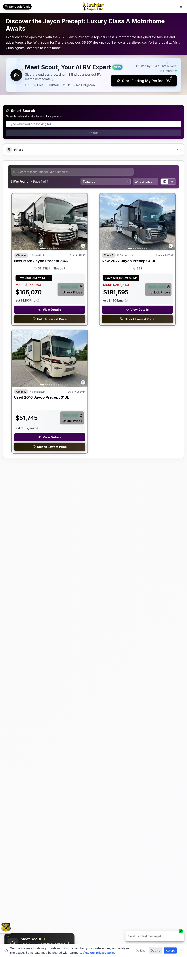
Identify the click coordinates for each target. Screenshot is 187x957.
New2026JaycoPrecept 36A (41, 261)
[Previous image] (16, 222)
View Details (52, 309)
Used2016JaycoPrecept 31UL (41, 397)
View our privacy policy (99, 952)
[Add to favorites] (83, 246)
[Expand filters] (178, 149)
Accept (170, 950)
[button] (93, 75)
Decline (155, 950)
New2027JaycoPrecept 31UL (129, 261)
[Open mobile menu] (181, 7)
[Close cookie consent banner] (181, 950)
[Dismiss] (8, 937)
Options (140, 950)
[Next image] (82, 222)
